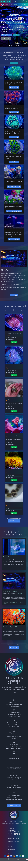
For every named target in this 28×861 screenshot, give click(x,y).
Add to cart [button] (14, 342)
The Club (14, 295)
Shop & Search (7, 35)
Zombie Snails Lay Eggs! (10, 557)
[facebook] (15, 834)
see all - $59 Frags (14, 137)
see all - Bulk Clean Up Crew (14, 186)
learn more (15, 63)
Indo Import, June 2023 (10, 627)
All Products (15, 521)
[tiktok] (19, 834)
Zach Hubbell (17, 559)
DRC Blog (15, 647)
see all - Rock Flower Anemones (14, 211)
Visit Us (17, 35)
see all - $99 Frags (14, 161)
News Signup (6, 38)
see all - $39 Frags (14, 112)
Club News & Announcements (13, 568)
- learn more (14, 404)
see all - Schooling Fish (14, 239)
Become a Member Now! (14, 805)
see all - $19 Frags (14, 87)
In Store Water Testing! (10, 591)
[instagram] (17, 834)
